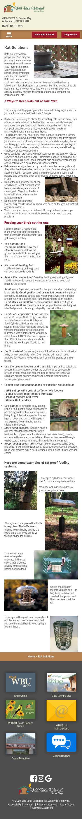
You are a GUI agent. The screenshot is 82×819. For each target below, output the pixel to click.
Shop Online (70, 34)
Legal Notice (67, 804)
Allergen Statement (42, 808)
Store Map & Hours (44, 34)
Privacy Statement (47, 804)
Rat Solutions (46, 656)
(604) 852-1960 (12, 26)
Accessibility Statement (20, 804)
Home (31, 656)
